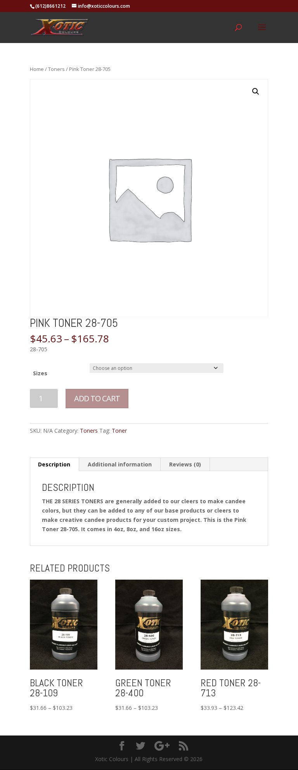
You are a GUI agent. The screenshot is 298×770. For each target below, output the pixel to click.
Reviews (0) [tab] (185, 464)
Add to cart (97, 398)
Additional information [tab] (120, 464)
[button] (256, 91)
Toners (56, 69)
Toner (119, 430)
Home (37, 69)
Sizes (40, 373)
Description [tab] (54, 464)
